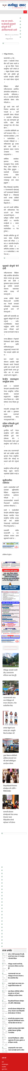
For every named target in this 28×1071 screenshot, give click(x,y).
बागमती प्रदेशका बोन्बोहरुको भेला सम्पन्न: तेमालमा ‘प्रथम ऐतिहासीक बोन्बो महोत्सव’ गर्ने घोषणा (10, 817)
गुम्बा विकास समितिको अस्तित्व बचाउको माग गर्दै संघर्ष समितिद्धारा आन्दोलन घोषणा (10, 759)
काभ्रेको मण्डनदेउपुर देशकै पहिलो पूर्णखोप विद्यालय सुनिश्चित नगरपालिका (16, 1030)
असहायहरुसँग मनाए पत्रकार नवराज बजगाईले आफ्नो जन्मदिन (16, 1049)
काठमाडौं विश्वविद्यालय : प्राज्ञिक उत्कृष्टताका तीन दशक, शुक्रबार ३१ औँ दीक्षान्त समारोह (16, 1040)
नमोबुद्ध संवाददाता (9, 39)
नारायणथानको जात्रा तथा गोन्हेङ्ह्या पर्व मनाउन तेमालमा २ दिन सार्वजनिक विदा (10, 701)
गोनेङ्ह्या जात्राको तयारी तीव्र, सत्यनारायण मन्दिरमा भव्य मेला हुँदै (10, 673)
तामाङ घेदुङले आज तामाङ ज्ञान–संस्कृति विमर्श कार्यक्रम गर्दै (9, 731)
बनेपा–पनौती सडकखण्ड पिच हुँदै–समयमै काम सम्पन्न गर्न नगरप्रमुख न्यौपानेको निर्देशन (16, 956)
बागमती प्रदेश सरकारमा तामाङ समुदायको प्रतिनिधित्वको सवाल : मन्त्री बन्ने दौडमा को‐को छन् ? (16, 1020)
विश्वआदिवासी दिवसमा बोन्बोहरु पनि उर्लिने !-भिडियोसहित (10, 788)
